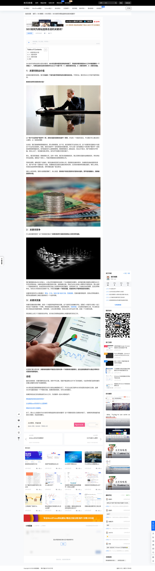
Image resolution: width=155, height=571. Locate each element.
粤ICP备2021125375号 (47, 568)
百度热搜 (73, 307)
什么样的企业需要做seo (92, 464)
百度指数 (70, 293)
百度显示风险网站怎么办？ (93, 485)
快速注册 (128, 3)
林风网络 (36, 568)
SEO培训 (68, 2)
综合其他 (57, 8)
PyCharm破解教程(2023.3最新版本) (121, 551)
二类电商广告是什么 (31, 506)
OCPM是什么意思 (92, 438)
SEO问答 (48, 14)
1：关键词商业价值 (33, 52)
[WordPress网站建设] (63, 20)
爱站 (46, 293)
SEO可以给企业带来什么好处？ (115, 291)
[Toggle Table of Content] (45, 49)
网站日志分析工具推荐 (33, 408)
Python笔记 (48, 8)
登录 (121, 3)
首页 (36, 3)
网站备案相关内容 (111, 560)
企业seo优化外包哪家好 (36, 438)
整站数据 (90, 8)
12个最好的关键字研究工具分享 (115, 297)
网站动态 (59, 2)
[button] (1, 261)
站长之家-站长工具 (60, 293)
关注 (126, 273)
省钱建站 (100, 7)
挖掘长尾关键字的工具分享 (93, 506)
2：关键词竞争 (33, 54)
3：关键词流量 (33, 57)
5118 (50, 293)
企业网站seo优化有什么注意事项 (36, 403)
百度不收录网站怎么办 (51, 464)
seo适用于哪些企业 (71, 464)
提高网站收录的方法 (31, 464)
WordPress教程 (36, 8)
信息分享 (51, 3)
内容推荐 (66, 8)
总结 (30, 59)
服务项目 (81, 8)
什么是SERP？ (49, 485)
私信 (129, 273)
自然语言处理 (122, 560)
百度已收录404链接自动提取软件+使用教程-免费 (124, 506)
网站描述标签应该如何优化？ (35, 399)
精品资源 (43, 3)
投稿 (129, 8)
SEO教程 (26, 8)
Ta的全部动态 (118, 305)
